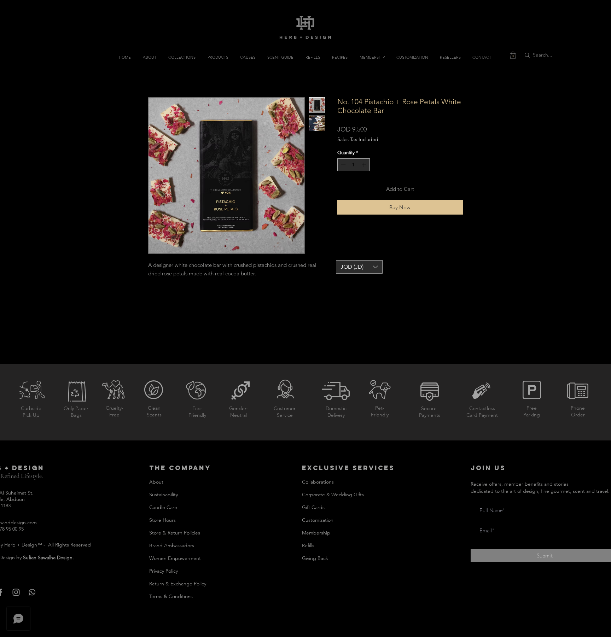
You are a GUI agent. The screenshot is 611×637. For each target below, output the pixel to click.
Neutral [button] (238, 415)
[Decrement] (342, 165)
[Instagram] (16, 592)
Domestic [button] (336, 408)
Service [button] (285, 415)
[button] (513, 55)
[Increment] (364, 165)
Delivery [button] (336, 415)
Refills (308, 545)
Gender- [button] (238, 408)
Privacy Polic (162, 571)
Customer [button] (285, 408)
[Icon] (32, 592)
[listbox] (359, 267)
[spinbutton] (353, 165)
